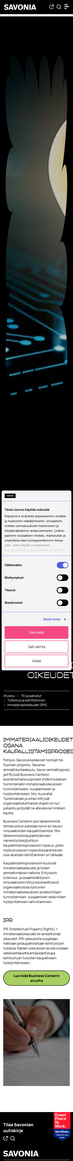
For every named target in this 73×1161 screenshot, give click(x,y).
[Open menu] (67, 7)
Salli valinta (36, 646)
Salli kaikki (36, 632)
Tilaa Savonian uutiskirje (18, 1127)
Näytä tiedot (51, 619)
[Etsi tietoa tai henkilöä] (58, 7)
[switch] (62, 578)
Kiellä (36, 661)
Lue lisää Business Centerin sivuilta (37, 978)
